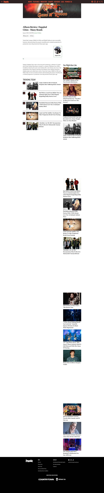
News (30, 2)
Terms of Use (40, 466)
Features (36, 2)
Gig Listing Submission (56, 464)
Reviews (57, 2)
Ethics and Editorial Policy (42, 468)
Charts (50, 2)
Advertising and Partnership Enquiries (59, 462)
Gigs (62, 2)
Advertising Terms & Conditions (43, 470)
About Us (39, 462)
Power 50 (68, 2)
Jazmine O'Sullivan (37, 33)
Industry (44, 2)
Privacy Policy (40, 464)
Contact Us (55, 466)
